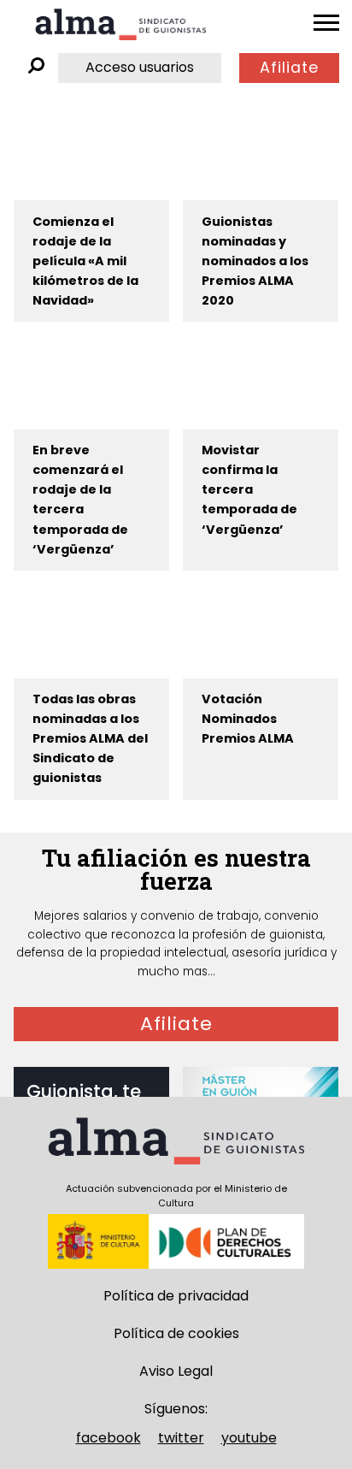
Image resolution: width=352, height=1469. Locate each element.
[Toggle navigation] (326, 23)
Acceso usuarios (139, 67)
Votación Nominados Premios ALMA (248, 718)
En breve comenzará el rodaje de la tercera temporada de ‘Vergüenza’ (80, 499)
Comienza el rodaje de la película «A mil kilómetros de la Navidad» (85, 261)
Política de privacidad (176, 1296)
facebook (108, 1438)
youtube (249, 1438)
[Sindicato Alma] (120, 24)
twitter (181, 1438)
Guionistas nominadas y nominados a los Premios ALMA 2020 (255, 261)
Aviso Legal (176, 1371)
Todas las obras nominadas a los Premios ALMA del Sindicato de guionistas (90, 738)
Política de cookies (176, 1333)
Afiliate (289, 67)
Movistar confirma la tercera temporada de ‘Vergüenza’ (249, 489)
